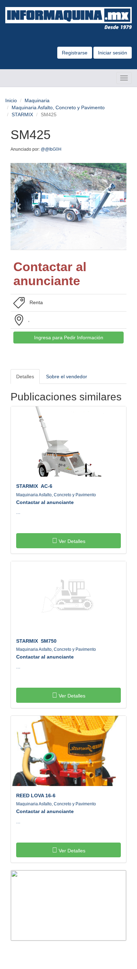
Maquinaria (37, 100)
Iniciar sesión (112, 52)
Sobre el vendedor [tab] (66, 376)
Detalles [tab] (25, 376)
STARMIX (22, 114)
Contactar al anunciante (45, 502)
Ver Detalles (71, 541)
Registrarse (74, 52)
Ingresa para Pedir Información (68, 337)
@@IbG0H (52, 149)
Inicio (11, 100)
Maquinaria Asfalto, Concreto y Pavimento (58, 107)
